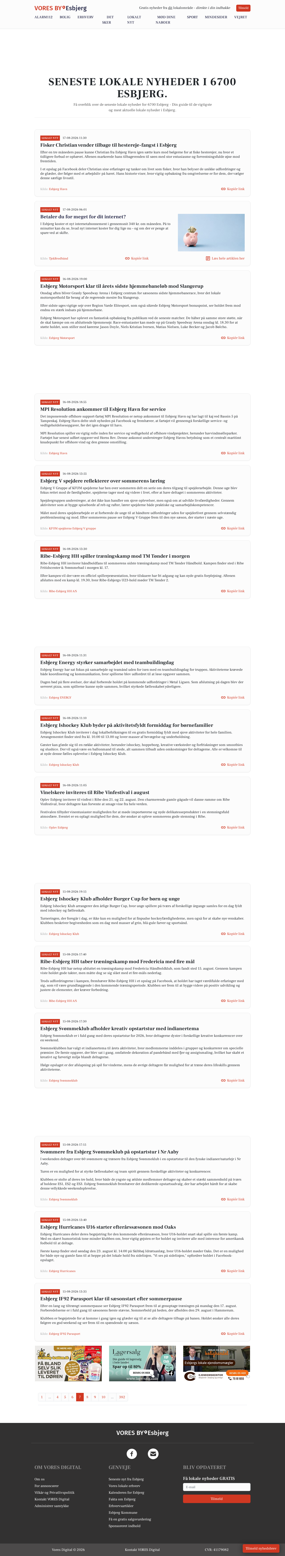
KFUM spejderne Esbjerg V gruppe (72, 529)
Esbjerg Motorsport (62, 338)
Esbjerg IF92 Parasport (64, 1334)
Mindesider (216, 17)
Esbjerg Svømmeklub (63, 1081)
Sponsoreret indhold (124, 1526)
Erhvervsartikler (121, 1506)
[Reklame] (68, 1363)
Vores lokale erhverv (124, 1486)
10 (103, 1397)
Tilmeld (243, 8)
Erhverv (85, 17)
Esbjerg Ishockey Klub (64, 765)
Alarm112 (44, 17)
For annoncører (47, 1486)
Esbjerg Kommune (123, 1512)
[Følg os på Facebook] (131, 1454)
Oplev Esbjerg (58, 828)
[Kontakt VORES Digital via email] (153, 1454)
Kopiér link (235, 189)
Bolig (65, 17)
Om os (40, 1479)
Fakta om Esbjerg (122, 1499)
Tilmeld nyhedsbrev (261, 1548)
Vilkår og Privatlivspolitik (54, 1492)
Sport (192, 17)
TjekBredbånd (58, 259)
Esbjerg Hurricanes (62, 1271)
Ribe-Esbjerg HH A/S (63, 591)
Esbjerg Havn (58, 189)
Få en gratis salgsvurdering (130, 1519)
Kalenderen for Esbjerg (126, 1492)
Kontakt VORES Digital (52, 1499)
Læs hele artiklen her (228, 258)
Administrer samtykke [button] (52, 1506)
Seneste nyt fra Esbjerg (126, 1479)
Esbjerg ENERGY (60, 698)
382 (122, 1397)
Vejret (240, 17)
